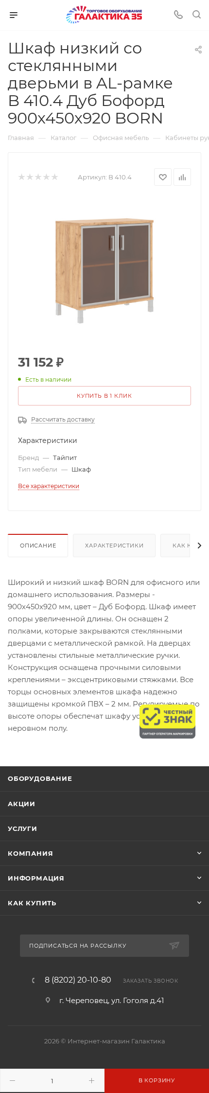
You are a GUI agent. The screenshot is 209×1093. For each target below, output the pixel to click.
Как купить (32, 903)
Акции (21, 804)
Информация (36, 878)
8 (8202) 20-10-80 (78, 980)
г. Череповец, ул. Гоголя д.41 (111, 1000)
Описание (38, 545)
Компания (30, 853)
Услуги (22, 828)
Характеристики (114, 545)
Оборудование (40, 778)
